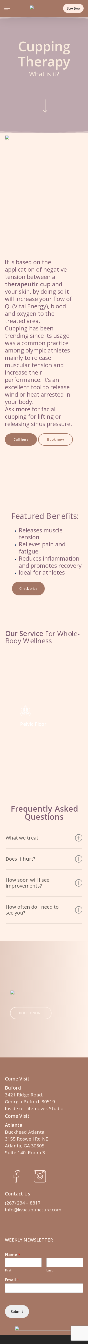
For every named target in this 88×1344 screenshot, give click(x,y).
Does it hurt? (20, 858)
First (8, 1270)
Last (49, 1270)
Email (12, 1279)
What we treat (22, 837)
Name (12, 1254)
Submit (17, 1311)
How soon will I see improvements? (27, 883)
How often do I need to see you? (32, 910)
